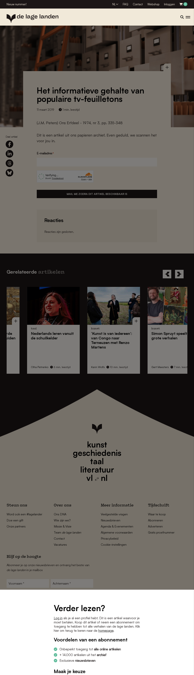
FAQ (125, 4)
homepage (105, 631)
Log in (58, 618)
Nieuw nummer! (17, 4)
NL (114, 4)
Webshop (153, 4)
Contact (138, 4)
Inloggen (169, 4)
